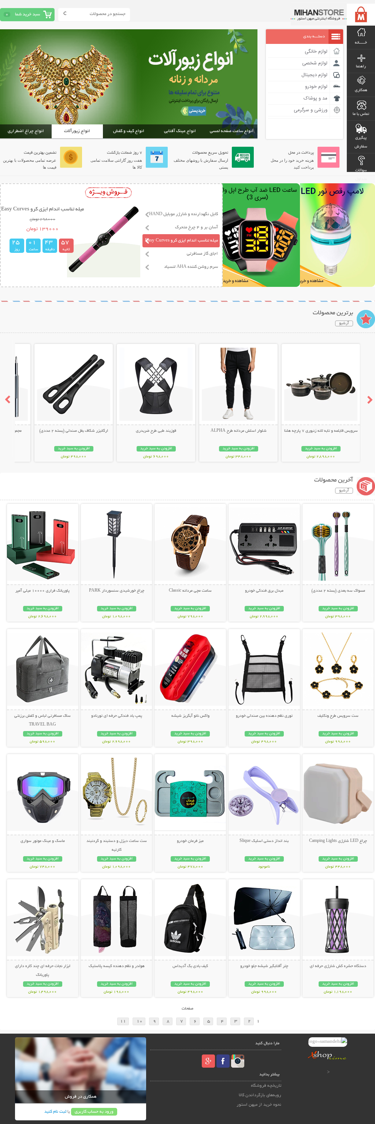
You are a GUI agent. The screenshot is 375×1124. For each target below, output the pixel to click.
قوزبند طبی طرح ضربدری (156, 431)
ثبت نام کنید (55, 1111)
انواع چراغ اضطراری (26, 131)
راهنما (361, 66)
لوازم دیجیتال (314, 75)
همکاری (361, 90)
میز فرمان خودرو (190, 841)
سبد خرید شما (27, 14)
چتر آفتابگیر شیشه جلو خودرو (264, 966)
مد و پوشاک (315, 98)
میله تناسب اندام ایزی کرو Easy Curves (181, 240)
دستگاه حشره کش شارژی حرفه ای (338, 966)
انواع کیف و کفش (128, 131)
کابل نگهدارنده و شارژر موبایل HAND (183, 214)
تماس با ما (361, 114)
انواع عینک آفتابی (180, 131)
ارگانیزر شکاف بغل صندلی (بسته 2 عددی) (73, 431)
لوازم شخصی (314, 63)
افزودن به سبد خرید (321, 449)
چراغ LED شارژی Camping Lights (338, 841)
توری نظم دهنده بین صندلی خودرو (264, 716)
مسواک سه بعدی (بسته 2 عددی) (338, 591)
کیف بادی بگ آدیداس (190, 966)
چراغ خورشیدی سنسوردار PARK (116, 591)
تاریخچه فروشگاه (266, 1085)
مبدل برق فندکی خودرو (264, 591)
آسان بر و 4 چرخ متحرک (196, 227)
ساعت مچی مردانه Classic (190, 591)
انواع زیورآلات (77, 131)
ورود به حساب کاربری (94, 1111)
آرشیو (344, 323)
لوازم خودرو (316, 87)
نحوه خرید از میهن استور (259, 1104)
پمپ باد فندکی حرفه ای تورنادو (116, 716)
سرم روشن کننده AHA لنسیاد (191, 267)
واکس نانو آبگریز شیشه (190, 716)
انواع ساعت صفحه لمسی (231, 131)
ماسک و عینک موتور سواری (43, 841)
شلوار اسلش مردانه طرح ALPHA (239, 431)
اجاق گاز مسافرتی (202, 253)
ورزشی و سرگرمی (310, 110)
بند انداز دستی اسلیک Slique (264, 841)
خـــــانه (361, 43)
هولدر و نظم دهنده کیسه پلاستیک (117, 966)
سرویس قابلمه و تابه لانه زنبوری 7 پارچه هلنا (321, 431)
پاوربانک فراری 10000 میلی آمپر (42, 591)
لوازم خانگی (316, 52)
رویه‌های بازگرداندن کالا (260, 1095)
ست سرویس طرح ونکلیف (338, 716)
